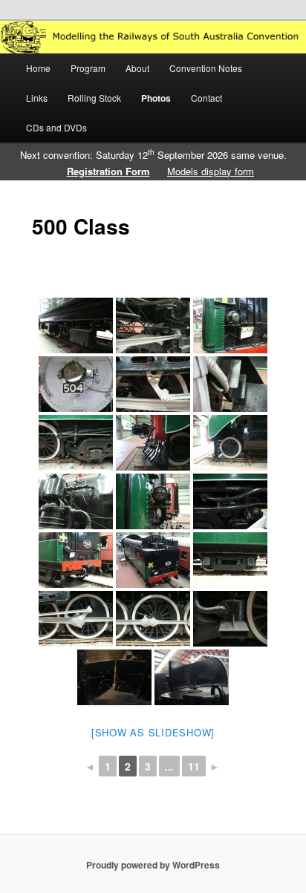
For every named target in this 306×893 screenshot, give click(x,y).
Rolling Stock (94, 97)
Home (38, 68)
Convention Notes (205, 68)
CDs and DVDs (56, 127)
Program (88, 68)
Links (37, 97)
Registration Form (108, 171)
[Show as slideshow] (153, 732)
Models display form (210, 171)
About (137, 68)
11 (194, 766)
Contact (206, 97)
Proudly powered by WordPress (153, 864)
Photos (156, 98)
